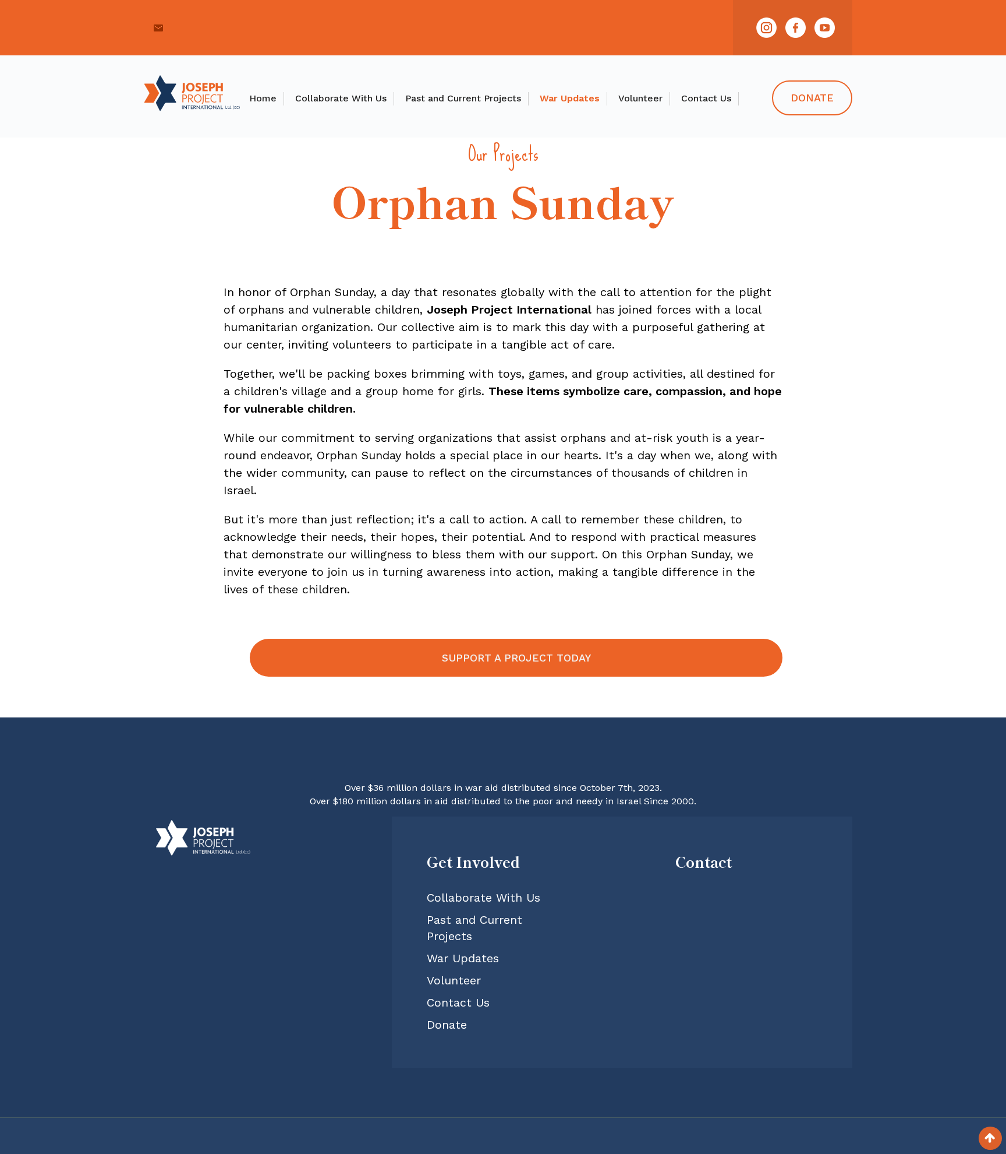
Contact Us (706, 98)
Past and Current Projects (463, 98)
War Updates (570, 98)
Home (263, 98)
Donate (812, 98)
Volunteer (640, 98)
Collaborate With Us (341, 98)
